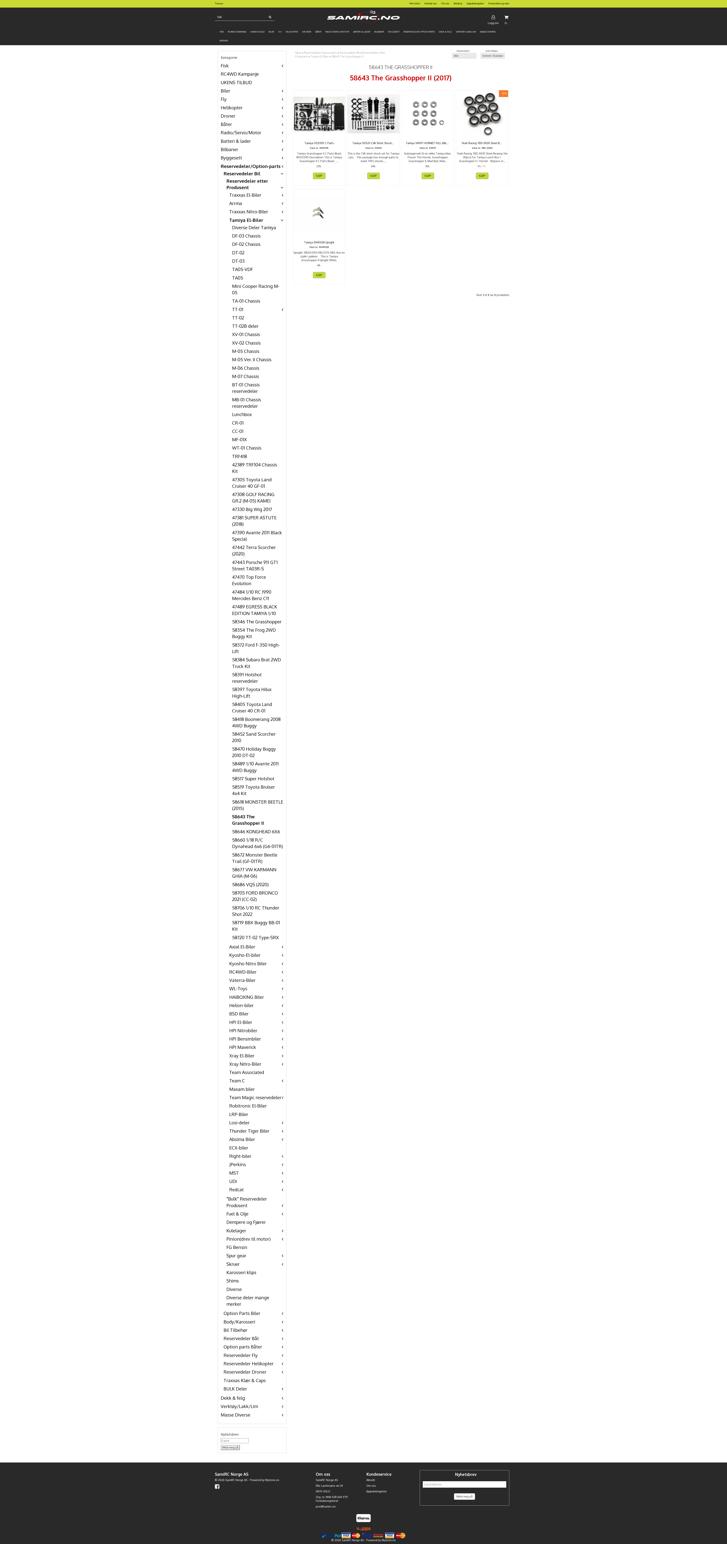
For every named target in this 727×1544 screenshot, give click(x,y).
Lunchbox (242, 414)
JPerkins (237, 1164)
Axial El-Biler (242, 947)
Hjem (298, 52)
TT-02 (238, 318)
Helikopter (232, 107)
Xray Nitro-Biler (245, 1064)
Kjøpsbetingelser (475, 3)
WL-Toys (238, 988)
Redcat (236, 1189)
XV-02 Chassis (246, 343)
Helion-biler (241, 1005)
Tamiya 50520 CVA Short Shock (373, 143)
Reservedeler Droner (245, 1372)
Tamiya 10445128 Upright (319, 242)
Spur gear (236, 1255)
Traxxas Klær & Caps (245, 1380)
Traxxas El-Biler (245, 195)
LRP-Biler (238, 1114)
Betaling (458, 3)
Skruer (233, 1264)
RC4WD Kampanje (240, 74)
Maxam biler (242, 1089)
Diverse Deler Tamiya (254, 227)
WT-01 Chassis (246, 448)
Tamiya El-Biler (246, 220)
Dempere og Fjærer (246, 1222)
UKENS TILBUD (236, 82)
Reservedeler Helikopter (249, 1363)
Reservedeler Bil (242, 173)
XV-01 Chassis (246, 334)
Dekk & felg (233, 1398)
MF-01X (239, 439)
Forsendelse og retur (498, 3)
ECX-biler (238, 1148)
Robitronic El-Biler (248, 1106)
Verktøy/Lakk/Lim (239, 1406)
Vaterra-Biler (242, 980)
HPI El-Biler (240, 1022)
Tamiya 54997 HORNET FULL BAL (428, 143)
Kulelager (236, 1230)
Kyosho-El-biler (245, 955)
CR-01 (238, 423)
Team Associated (246, 1072)
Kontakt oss (430, 3)
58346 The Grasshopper (257, 621)
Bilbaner (229, 149)
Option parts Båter (243, 1347)
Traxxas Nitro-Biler (248, 211)
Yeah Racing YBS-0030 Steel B (482, 143)
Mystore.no (272, 1480)
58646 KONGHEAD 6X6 (256, 831)
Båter (226, 124)
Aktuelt (370, 1480)
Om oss (445, 3)
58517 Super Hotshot (253, 778)
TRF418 (239, 456)
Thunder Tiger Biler (249, 1131)
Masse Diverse (235, 1415)
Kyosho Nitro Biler (248, 963)
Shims (232, 1281)
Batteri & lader (236, 141)
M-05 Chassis (245, 351)
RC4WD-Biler (243, 972)
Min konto (415, 3)
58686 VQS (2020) (250, 884)
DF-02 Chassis (246, 244)
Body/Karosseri (239, 1322)
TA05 (237, 278)
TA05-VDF (242, 269)
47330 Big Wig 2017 (252, 509)
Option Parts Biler (242, 1313)
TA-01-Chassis (246, 301)
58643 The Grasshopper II (347, 56)
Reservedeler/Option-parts (251, 166)
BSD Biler (239, 1014)
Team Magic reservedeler (255, 1097)
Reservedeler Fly (241, 1355)
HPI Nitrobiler (243, 1030)
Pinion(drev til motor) (248, 1239)
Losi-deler (239, 1122)
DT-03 (238, 261)
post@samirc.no (326, 1506)
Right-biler (240, 1156)
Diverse (234, 1289)
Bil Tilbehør (235, 1330)
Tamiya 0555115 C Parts (319, 143)
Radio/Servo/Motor (241, 132)
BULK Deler (235, 1389)
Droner (228, 116)
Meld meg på (464, 1496)
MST (234, 1173)
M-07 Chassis (245, 376)
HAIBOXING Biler (246, 997)
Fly (224, 99)
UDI (233, 1181)
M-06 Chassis (245, 368)
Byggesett (231, 158)
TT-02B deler (245, 326)
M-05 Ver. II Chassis (251, 359)
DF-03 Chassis (246, 236)
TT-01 (237, 309)
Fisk (225, 65)
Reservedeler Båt (241, 1338)
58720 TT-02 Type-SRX (255, 937)
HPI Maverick (242, 1047)
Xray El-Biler (241, 1056)
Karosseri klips (241, 1272)
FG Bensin (236, 1247)
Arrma (235, 203)
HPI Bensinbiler (245, 1039)
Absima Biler (242, 1139)
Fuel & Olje (237, 1214)
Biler (225, 91)
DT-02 (238, 253)
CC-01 (237, 431)
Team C (237, 1080)
